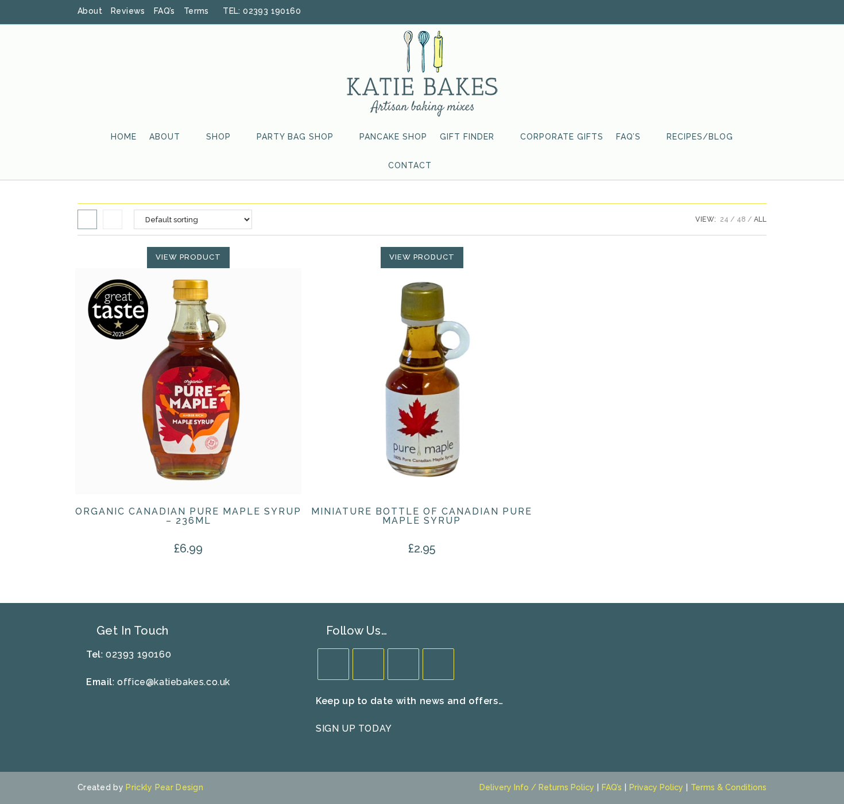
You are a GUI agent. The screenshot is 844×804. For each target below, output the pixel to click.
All (760, 219)
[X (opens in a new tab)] (702, 11)
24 (724, 219)
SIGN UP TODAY (354, 728)
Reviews (128, 11)
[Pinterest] (438, 664)
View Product (188, 257)
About (90, 11)
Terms (196, 11)
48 (741, 219)
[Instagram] (403, 664)
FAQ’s (164, 11)
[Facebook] (368, 664)
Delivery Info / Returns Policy (536, 787)
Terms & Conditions (728, 787)
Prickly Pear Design (164, 787)
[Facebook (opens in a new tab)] (717, 11)
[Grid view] (87, 219)
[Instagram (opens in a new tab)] (747, 11)
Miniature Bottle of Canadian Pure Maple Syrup (421, 516)
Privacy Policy (656, 787)
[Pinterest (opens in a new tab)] (732, 11)
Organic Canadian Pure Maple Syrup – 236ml (188, 516)
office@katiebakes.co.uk (173, 682)
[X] (333, 664)
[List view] (112, 219)
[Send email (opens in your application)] (760, 11)
